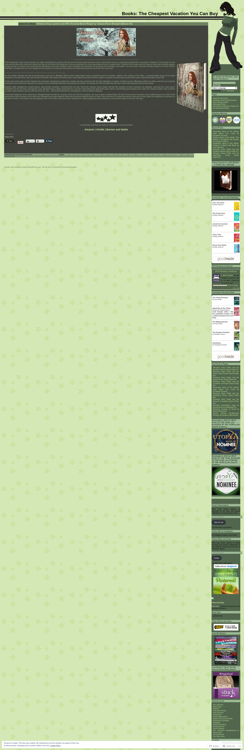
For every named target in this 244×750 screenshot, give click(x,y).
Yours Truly (216, 235)
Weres (191, 154)
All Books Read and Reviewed (224, 100)
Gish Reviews (218, 713)
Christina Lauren (219, 334)
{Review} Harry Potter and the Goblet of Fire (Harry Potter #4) (226, 379)
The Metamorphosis (220, 322)
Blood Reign (79, 154)
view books (236, 288)
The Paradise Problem (221, 332)
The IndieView (218, 734)
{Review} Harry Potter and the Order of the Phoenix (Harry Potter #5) (226, 374)
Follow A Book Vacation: (222, 498)
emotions (111, 154)
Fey (116, 154)
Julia (120, 154)
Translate (230, 91)
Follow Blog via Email (221, 539)
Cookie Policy (55, 746)
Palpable (139, 154)
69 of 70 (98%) (233, 285)
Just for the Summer (220, 224)
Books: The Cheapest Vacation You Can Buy (170, 13)
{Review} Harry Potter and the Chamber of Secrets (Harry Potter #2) (226, 383)
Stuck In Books (218, 728)
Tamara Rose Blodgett (173, 154)
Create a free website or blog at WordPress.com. (22, 167)
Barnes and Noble (117, 129)
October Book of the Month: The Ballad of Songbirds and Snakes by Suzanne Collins (226, 139)
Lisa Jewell (217, 299)
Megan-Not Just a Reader (223, 719)
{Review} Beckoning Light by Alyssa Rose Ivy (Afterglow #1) (226, 406)
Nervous (132, 154)
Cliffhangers (98, 154)
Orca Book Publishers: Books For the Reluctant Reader (226, 107)
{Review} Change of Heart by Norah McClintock (226, 410)
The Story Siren (219, 736)
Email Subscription (220, 505)
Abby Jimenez (218, 204)
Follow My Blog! (218, 603)
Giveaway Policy (219, 104)
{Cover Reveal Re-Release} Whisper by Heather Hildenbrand (226, 414)
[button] (215, 120)
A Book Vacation (227, 275)
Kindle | (101, 129)
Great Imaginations (220, 717)
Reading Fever (218, 727)
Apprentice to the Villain (221, 308)
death (105, 154)
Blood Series (88, 154)
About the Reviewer (220, 98)
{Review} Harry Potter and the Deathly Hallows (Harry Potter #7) (226, 150)
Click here (215, 606)
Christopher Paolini (220, 345)
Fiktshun (216, 709)
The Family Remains (220, 298)
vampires (185, 154)
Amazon (89, 129)
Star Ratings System (220, 102)
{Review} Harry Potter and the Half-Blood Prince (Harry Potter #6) (226, 155)
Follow (216, 558)
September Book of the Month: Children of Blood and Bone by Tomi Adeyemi (226, 145)
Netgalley (216, 723)
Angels (66, 154)
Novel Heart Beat (219, 725)
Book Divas (217, 707)
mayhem (125, 154)
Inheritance (216, 343)
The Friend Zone (218, 213)
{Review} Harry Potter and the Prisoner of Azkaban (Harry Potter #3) (226, 401)
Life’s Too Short (218, 203)
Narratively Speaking (221, 721)
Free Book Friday (219, 711)
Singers (161, 154)
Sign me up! (218, 522)
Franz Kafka (218, 323)
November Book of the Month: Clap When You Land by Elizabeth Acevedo (226, 133)
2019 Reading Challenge (226, 271)
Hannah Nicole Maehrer (222, 310)
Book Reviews (38, 154)
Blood (72, 154)
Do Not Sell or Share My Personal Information (59, 167)
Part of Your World (219, 245)
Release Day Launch (51, 154)
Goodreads (217, 715)
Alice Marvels (218, 705)
